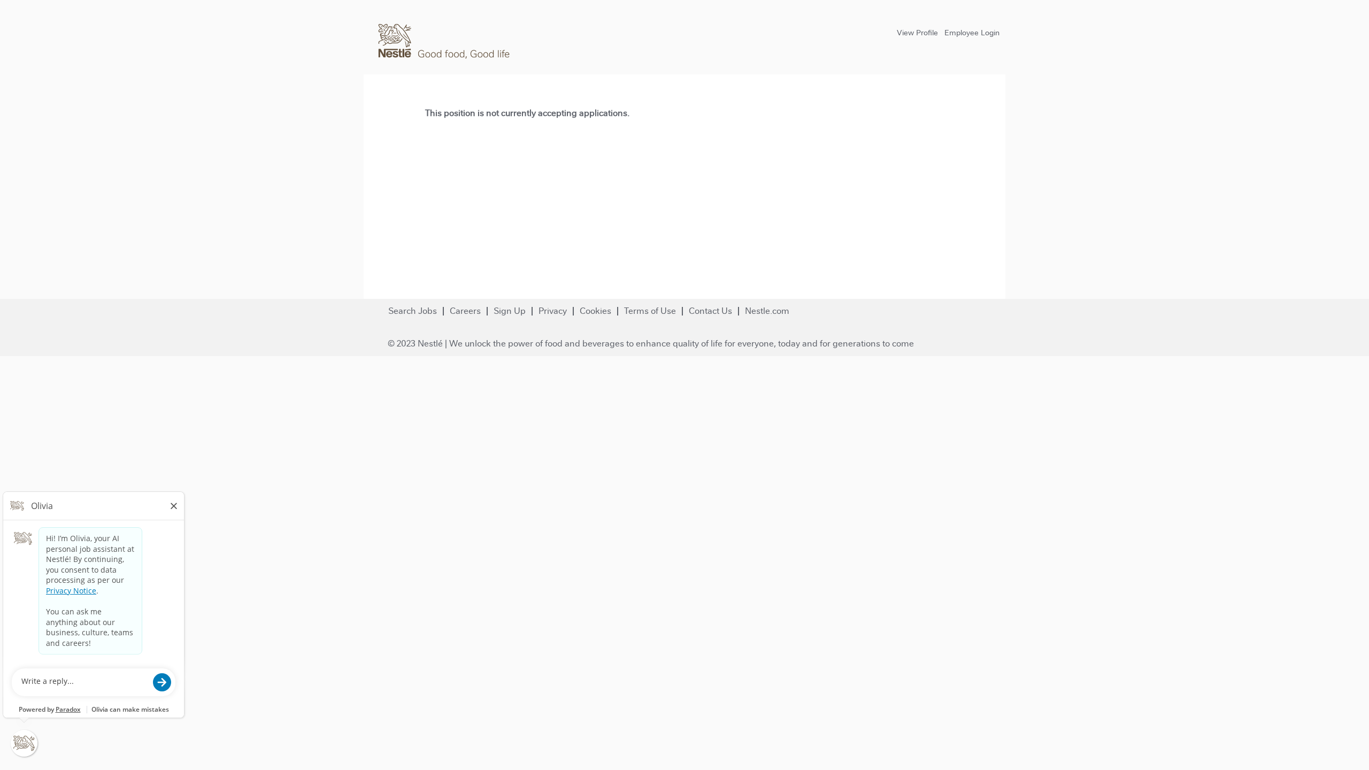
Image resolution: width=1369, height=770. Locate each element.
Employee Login (971, 32)
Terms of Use (650, 311)
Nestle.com (767, 311)
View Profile (917, 32)
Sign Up (510, 311)
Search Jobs (412, 311)
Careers (465, 311)
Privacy (553, 311)
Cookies (595, 311)
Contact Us (710, 311)
